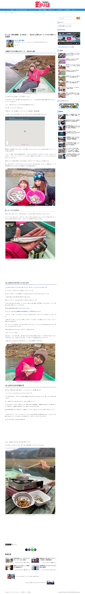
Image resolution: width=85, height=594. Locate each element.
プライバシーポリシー (16, 592)
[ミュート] (76, 43)
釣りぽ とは (8, 592)
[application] (69, 38)
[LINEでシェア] (32, 550)
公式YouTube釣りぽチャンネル (66, 46)
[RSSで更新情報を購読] (19, 45)
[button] (35, 550)
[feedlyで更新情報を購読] (17, 45)
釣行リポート (9, 544)
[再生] (59, 43)
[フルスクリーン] (78, 43)
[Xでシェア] (26, 550)
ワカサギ (14, 544)
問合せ (29, 592)
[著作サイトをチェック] (15, 45)
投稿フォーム (24, 592)
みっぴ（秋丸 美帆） (20, 40)
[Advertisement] (30, 23)
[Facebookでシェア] (29, 550)
